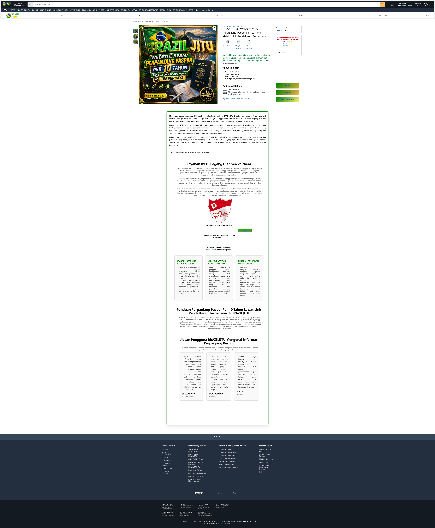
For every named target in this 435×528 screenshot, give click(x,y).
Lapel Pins (165, 21)
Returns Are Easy (265, 462)
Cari (244, 230)
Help (260, 472)
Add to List (281, 52)
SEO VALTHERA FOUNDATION (246, 521)
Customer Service (206, 10)
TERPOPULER (165, 10)
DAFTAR (288, 92)
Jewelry (158, 21)
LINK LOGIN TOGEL (60, 10)
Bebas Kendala (211, 250)
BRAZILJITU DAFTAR (129, 10)
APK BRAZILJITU (287, 99)
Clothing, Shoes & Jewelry (141, 21)
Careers (165, 449)
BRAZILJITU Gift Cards (227, 452)
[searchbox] (206, 4)
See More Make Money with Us (194, 480)
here (268, 61)
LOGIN (287, 86)
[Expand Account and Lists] (411, 5)
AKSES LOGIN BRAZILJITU (109, 10)
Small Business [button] (228, 46)
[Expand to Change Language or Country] (394, 5)
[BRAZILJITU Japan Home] (199, 494)
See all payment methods (229, 467)
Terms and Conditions (228, 521)
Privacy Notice (198, 521)
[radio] (136, 31)
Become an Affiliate (195, 470)
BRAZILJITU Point (225, 449)
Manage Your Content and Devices (264, 467)
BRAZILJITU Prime (266, 459)
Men (152, 21)
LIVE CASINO (75, 10)
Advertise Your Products (197, 473)
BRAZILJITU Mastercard (228, 455)
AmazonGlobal (167, 468)
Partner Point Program (227, 461)
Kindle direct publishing (196, 476)
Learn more (237, 94)
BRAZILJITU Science (166, 472)
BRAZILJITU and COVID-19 (265, 450)
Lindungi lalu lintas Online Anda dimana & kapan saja (219, 249)
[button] (19, 4)
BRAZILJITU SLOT (180, 10)
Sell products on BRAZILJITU (194, 450)
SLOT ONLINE (45, 10)
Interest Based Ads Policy (212, 521)
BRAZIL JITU (20, 10)
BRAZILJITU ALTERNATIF (148, 10)
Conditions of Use (186, 521)
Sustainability (166, 460)
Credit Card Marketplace (228, 458)
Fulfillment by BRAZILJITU (193, 455)
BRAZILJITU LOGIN (89, 10)
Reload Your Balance (226, 464)
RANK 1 (35, 10)
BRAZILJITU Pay (194, 467)
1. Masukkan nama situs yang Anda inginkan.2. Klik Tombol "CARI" (219, 236)
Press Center (166, 457)
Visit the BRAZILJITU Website (233, 26)
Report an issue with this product (237, 98)
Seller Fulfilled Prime (195, 459)
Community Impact (166, 464)
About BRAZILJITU (166, 453)
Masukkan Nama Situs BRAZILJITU (219, 226)
